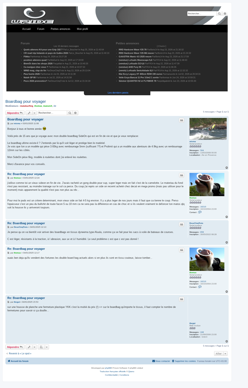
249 (202, 332)
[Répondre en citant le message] (181, 120)
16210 (203, 207)
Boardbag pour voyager (25, 101)
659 (202, 232)
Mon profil (82, 28)
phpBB (108, 368)
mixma (192, 141)
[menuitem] (183, 361)
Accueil (26, 28)
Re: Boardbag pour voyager (26, 174)
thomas (38, 106)
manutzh (47, 106)
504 (202, 150)
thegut (192, 323)
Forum (40, 28)
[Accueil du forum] (117, 15)
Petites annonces (60, 28)
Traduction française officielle (113, 371)
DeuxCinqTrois (196, 223)
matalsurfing (26, 106)
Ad (54, 106)
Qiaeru (131, 371)
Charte (161, 46)
